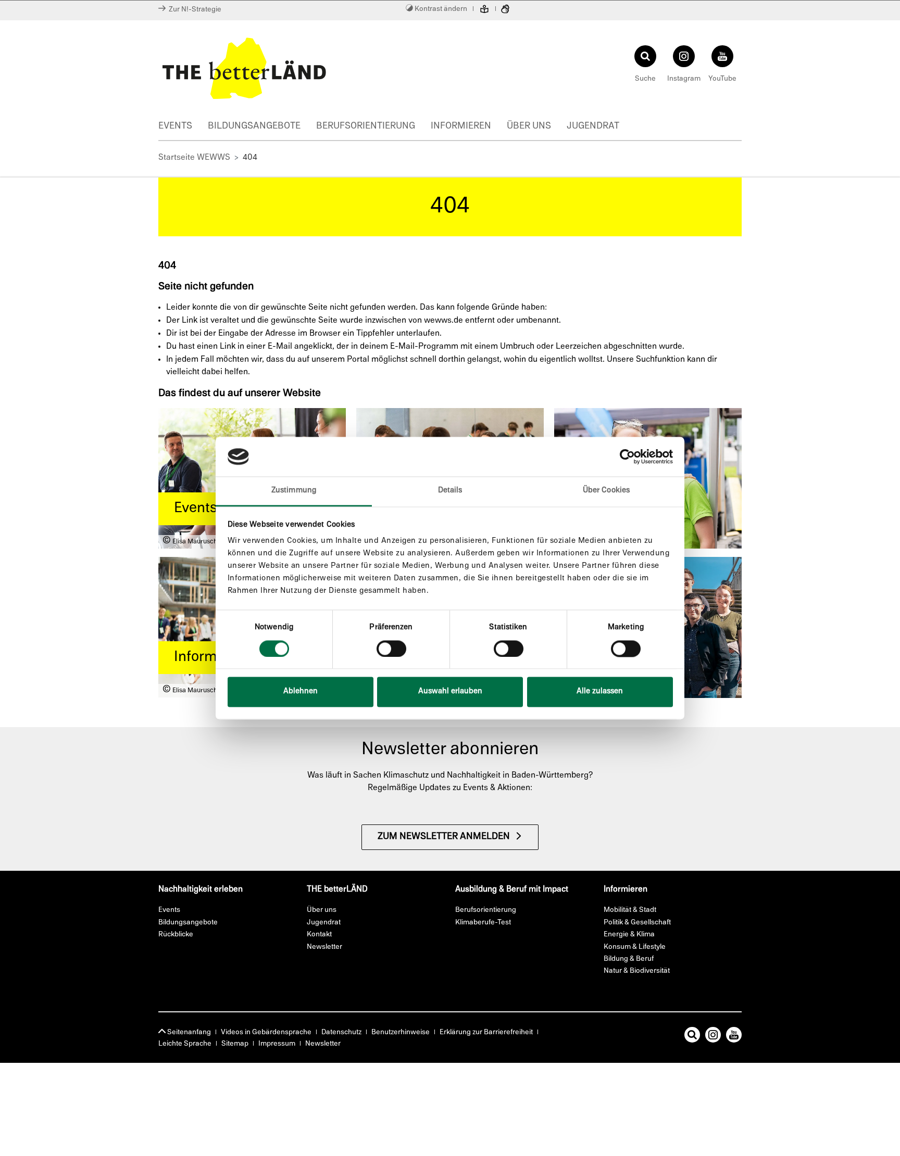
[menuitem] (183, 127)
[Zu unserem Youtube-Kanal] (734, 1036)
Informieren (461, 126)
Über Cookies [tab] (606, 491)
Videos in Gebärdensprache (266, 1032)
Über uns (529, 126)
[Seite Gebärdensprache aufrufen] (505, 10)
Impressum (276, 1044)
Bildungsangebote (254, 126)
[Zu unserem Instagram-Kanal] (713, 1036)
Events (175, 126)
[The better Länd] (301, 68)
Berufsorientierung (365, 126)
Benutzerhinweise (400, 1032)
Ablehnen (300, 692)
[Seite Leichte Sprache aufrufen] (484, 10)
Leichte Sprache (184, 1044)
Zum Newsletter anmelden (444, 837)
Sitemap (234, 1044)
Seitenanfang (188, 1032)
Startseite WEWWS (194, 158)
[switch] (391, 648)
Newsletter (323, 1044)
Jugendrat (593, 126)
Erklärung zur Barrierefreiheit (486, 1032)
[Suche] (692, 1036)
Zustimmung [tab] (293, 491)
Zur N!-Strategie (193, 10)
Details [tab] (450, 491)
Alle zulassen (600, 692)
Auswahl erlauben (450, 692)
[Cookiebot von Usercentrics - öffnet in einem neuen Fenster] (627, 456)
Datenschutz (341, 1032)
